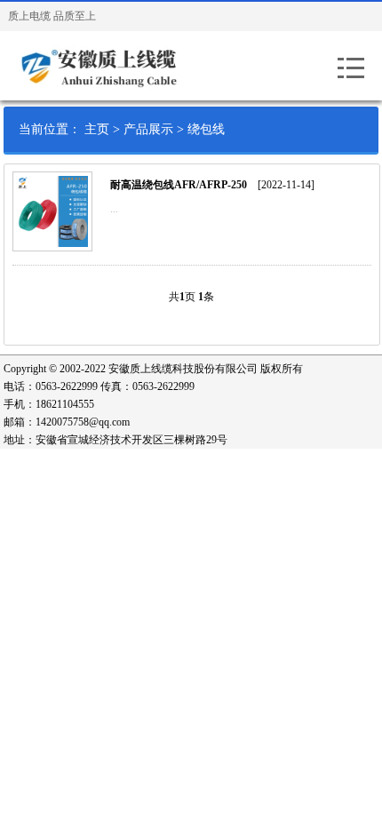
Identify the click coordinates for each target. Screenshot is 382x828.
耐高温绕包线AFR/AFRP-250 (178, 185)
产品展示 (148, 129)
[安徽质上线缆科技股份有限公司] (119, 66)
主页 (96, 129)
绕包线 (206, 129)
